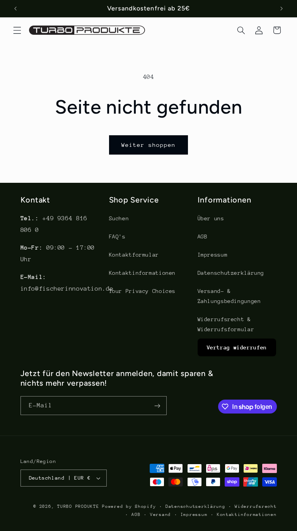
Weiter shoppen (148, 144)
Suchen (119, 218)
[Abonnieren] (157, 405)
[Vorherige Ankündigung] (15, 8)
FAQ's (117, 236)
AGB (203, 236)
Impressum (213, 255)
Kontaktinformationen (142, 273)
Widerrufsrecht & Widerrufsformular (226, 324)
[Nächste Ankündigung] (281, 8)
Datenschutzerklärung (231, 273)
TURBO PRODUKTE (78, 506)
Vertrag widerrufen (237, 347)
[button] (17, 30)
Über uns (211, 218)
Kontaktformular (134, 255)
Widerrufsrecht (256, 506)
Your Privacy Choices (142, 291)
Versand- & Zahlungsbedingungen (229, 296)
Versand (160, 514)
